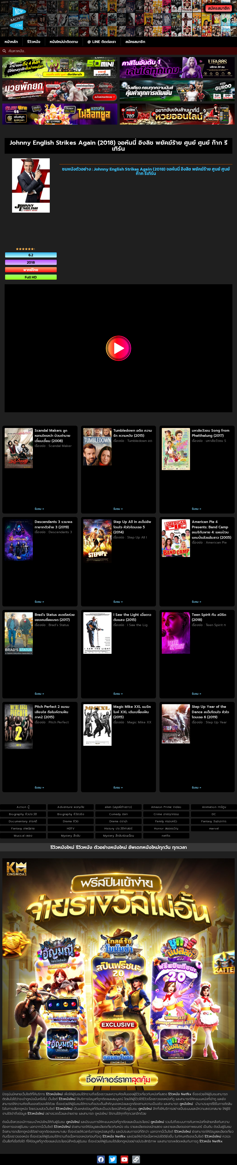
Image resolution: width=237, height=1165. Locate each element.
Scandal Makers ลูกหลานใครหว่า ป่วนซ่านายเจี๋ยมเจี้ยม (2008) (52, 435)
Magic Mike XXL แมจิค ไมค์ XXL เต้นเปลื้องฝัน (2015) (132, 712)
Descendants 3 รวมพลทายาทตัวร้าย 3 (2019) (53, 524)
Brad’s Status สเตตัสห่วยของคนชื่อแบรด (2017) (55, 617)
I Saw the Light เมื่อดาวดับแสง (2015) (132, 617)
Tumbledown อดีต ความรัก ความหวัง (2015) (132, 433)
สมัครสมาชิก (135, 42)
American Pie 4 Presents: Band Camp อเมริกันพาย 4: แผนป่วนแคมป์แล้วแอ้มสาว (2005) (211, 529)
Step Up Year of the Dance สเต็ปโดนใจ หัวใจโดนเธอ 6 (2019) (210, 712)
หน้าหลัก (11, 42)
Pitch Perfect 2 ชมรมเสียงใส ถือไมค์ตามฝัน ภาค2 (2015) (52, 712)
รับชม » (39, 509)
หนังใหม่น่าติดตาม (64, 42)
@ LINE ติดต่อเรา (101, 42)
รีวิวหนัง (33, 42)
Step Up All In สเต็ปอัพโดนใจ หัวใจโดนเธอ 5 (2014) (132, 527)
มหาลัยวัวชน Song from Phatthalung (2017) (210, 433)
